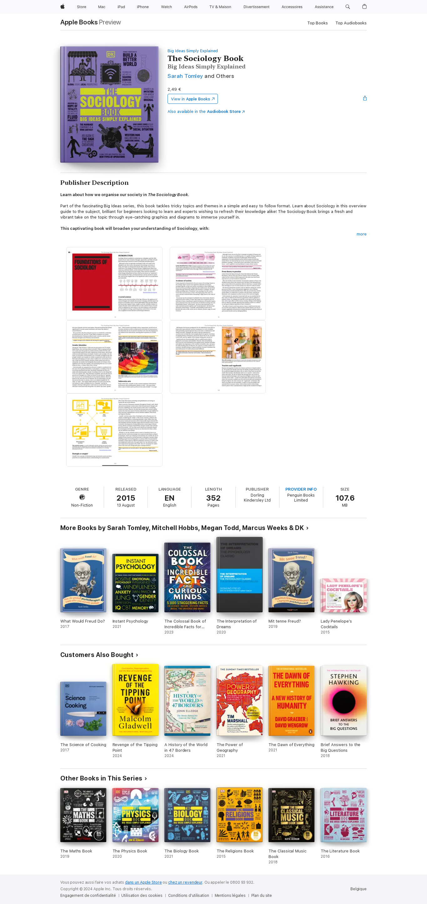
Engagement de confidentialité (88, 895)
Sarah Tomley (185, 76)
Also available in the (204, 111)
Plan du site (261, 895)
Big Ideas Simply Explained (193, 50)
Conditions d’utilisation (188, 895)
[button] (348, 7)
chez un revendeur (185, 882)
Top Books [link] (317, 23)
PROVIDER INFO (301, 489)
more (362, 234)
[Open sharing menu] (365, 99)
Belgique (358, 889)
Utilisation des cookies (141, 895)
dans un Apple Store (143, 882)
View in (190, 99)
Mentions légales (230, 895)
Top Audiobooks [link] (351, 23)
